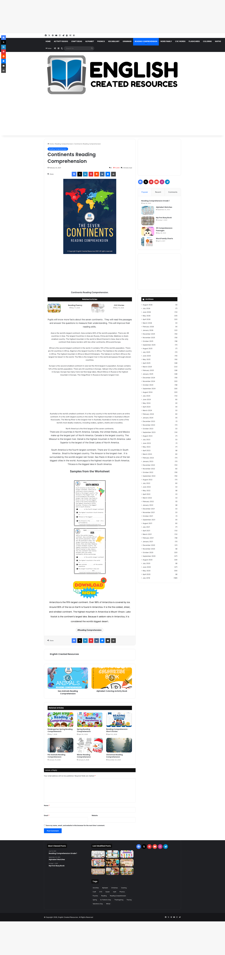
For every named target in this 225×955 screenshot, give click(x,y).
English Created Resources (64, 654)
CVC (100, 892)
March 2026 (147, 323)
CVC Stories (119, 305)
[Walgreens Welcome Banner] (126, 862)
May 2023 (146, 447)
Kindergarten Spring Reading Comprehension (60, 730)
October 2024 (148, 385)
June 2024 (147, 399)
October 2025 (148, 341)
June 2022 (147, 487)
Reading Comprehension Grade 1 (155, 201)
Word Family (166, 41)
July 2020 (146, 563)
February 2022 (148, 501)
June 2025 (147, 356)
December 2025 (149, 334)
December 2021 (149, 509)
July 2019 (146, 578)
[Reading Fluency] (54, 308)
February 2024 (148, 414)
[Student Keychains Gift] (112, 871)
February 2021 (148, 538)
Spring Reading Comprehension (84, 730)
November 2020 (149, 549)
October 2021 (148, 516)
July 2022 (146, 483)
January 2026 (148, 330)
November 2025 (149, 338)
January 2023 (148, 461)
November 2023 (149, 425)
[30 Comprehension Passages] (147, 231)
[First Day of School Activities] (98, 854)
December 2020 (149, 545)
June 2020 (147, 567)
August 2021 (147, 523)
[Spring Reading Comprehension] (90, 719)
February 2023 (148, 458)
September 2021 (149, 520)
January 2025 (148, 374)
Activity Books (61, 41)
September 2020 (149, 556)
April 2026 (146, 319)
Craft (94, 892)
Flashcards (194, 41)
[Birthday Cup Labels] (126, 871)
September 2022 (149, 476)
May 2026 (146, 316)
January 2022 (148, 505)
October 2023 (148, 429)
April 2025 (146, 363)
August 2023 (147, 436)
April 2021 (146, 531)
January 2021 (148, 541)
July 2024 (146, 396)
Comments (172, 192)
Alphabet (89, 41)
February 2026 (148, 327)
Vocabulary (113, 41)
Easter (108, 892)
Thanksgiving (118, 900)
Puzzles (95, 896)
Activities (96, 888)
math (114, 892)
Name (47, 805)
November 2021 (149, 512)
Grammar (127, 41)
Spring (95, 900)
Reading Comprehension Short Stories (117, 730)
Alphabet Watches (164, 207)
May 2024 (146, 403)
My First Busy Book (164, 217)
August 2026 (147, 305)
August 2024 (147, 392)
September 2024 (149, 388)
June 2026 (147, 312)
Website (95, 815)
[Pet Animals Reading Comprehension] (60, 745)
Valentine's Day (98, 904)
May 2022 (146, 490)
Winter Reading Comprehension (84, 755)
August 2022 (147, 480)
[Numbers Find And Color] (126, 854)
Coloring (207, 41)
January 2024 (148, 418)
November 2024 (149, 381)
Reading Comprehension (146, 41)
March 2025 (147, 367)
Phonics (101, 41)
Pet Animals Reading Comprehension (56, 755)
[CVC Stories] (98, 308)
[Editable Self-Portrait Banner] (98, 871)
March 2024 (147, 410)
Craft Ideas (76, 41)
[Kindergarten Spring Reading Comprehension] (60, 719)
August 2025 (147, 348)
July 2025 (146, 352)
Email (46, 815)
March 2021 (147, 534)
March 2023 (147, 454)
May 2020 (146, 571)
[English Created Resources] (112, 75)
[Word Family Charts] (147, 241)
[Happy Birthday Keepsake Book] (98, 862)
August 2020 (147, 560)
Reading (104, 896)
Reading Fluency (75, 305)
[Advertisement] (70, 16)
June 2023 (147, 443)
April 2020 (146, 574)
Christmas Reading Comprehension (114, 755)
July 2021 (146, 527)
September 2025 (149, 345)
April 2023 (146, 450)
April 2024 (146, 407)
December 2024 (149, 378)
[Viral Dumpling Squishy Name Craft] (112, 862)
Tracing (129, 900)
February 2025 (148, 370)
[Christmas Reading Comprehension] (119, 745)
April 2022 (146, 494)
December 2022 (149, 465)
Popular (144, 192)
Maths (218, 41)
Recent (158, 192)
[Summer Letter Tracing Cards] (112, 854)
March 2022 (147, 498)
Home (48, 41)
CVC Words (180, 41)
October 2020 (148, 552)
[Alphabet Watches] (147, 210)
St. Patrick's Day (105, 900)
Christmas (114, 888)
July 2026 (146, 308)
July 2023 (146, 439)
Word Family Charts (164, 238)
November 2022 (149, 469)
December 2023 (149, 421)
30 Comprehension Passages (164, 229)
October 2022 (148, 472)
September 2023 (149, 432)
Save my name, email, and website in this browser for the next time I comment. (75, 825)
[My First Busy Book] (147, 220)
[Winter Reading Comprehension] (90, 745)
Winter (108, 904)
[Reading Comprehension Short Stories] (119, 719)
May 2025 (146, 359)
